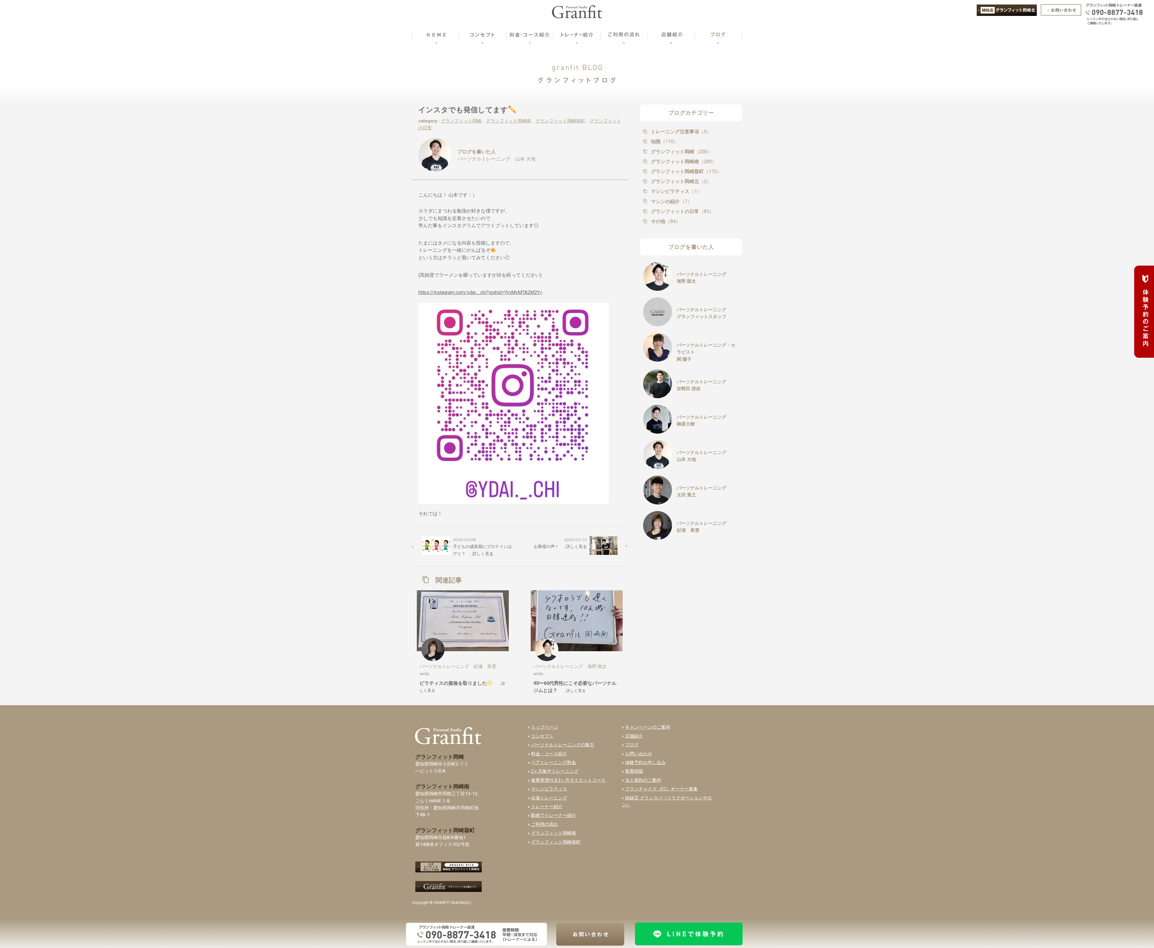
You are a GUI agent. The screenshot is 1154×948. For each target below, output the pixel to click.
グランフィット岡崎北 (680, 181)
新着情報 (634, 771)
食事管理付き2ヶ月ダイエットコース (568, 780)
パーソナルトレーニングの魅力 (562, 745)
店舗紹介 (634, 736)
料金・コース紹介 (549, 754)
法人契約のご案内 (643, 780)
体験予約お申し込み (645, 762)
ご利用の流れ (544, 824)
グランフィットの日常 (682, 211)
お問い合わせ (638, 754)
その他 (665, 221)
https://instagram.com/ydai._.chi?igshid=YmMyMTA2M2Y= (480, 292)
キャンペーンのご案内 (647, 727)
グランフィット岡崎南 (508, 121)
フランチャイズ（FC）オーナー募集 (661, 789)
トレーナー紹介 (547, 806)
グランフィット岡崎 (461, 121)
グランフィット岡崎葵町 (560, 121)
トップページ (544, 727)
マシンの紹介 (671, 201)
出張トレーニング (549, 798)
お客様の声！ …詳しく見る (560, 546)
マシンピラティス (676, 191)
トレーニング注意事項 (680, 131)
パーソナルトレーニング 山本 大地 (496, 159)
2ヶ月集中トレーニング (555, 771)
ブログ (632, 745)
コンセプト (542, 736)
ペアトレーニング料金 (553, 762)
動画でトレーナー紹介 (553, 815)
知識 (664, 141)
